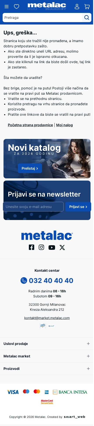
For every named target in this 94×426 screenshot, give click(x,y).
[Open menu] (6, 7)
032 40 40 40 (51, 280)
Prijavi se (76, 206)
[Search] (86, 17)
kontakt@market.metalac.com (47, 318)
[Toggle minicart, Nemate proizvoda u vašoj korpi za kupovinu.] (87, 6)
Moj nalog (64, 125)
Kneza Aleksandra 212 (47, 309)
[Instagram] (41, 247)
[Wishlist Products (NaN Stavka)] (17, 7)
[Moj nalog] (77, 7)
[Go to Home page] (47, 6)
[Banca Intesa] (70, 391)
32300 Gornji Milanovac (47, 304)
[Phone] (24, 280)
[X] (62, 247)
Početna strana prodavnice (30, 125)
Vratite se (16, 98)
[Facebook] (31, 247)
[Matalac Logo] (47, 235)
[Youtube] (52, 247)
